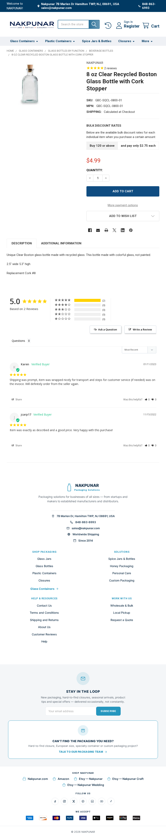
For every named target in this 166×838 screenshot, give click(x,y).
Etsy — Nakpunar (91, 778)
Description (22, 243)
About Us (44, 627)
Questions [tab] (18, 341)
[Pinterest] (130, 230)
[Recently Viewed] (109, 25)
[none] (30, 84)
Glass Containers (22, 41)
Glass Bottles (44, 566)
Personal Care (121, 573)
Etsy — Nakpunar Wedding (85, 785)
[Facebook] (90, 230)
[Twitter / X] (73, 801)
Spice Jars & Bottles (96, 41)
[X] (114, 230)
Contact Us (44, 605)
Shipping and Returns (44, 620)
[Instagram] (64, 801)
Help (44, 641)
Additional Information (61, 243)
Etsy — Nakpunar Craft (128, 778)
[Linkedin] (122, 230)
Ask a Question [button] (107, 329)
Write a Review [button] (142, 329)
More (145, 41)
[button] (122, 216)
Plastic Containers (58, 41)
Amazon (63, 778)
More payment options (123, 205)
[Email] (98, 230)
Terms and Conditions (44, 612)
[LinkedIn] (92, 801)
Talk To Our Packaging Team (81, 751)
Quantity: (94, 170)
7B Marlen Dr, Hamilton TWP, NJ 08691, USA (86, 516)
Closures (124, 41)
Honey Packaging (121, 566)
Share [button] (18, 399)
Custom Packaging (121, 580)
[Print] (106, 230)
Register (132, 26)
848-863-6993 (85, 522)
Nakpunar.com (38, 778)
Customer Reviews (44, 634)
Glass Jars (44, 558)
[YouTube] (101, 801)
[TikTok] (111, 801)
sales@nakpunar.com (86, 528)
